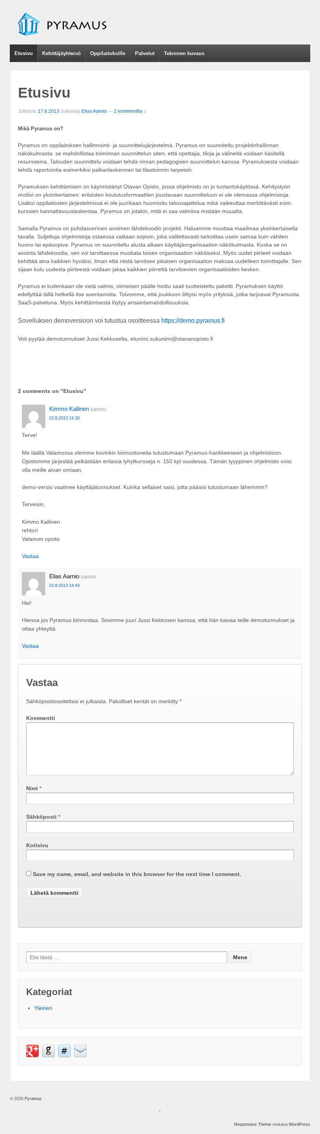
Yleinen (43, 1008)
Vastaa (30, 556)
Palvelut (145, 53)
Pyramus (32, 1098)
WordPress (299, 1124)
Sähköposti (41, 817)
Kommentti (40, 718)
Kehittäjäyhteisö (61, 53)
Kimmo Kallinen (69, 408)
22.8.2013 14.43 (64, 585)
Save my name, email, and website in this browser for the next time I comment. (137, 874)
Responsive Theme (252, 1124)
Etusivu (23, 53)
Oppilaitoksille (107, 53)
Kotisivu (37, 845)
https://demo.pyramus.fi (193, 320)
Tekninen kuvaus (184, 53)
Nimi (32, 788)
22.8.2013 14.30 (64, 418)
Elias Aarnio (94, 111)
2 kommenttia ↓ (130, 111)
